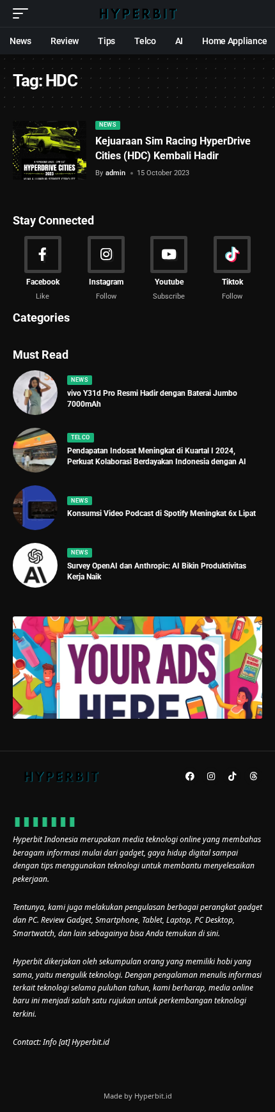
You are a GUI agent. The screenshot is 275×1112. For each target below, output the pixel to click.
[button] (24, 13)
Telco (80, 437)
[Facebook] (43, 269)
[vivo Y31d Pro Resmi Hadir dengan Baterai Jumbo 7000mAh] (35, 392)
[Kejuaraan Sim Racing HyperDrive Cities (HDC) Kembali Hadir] (49, 150)
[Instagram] (106, 269)
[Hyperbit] (137, 13)
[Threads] (253, 776)
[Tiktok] (232, 269)
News (107, 124)
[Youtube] (169, 269)
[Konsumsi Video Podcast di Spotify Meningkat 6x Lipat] (35, 507)
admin (115, 173)
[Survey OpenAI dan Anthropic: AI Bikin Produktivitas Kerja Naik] (35, 565)
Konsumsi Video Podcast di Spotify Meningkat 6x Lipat (161, 513)
